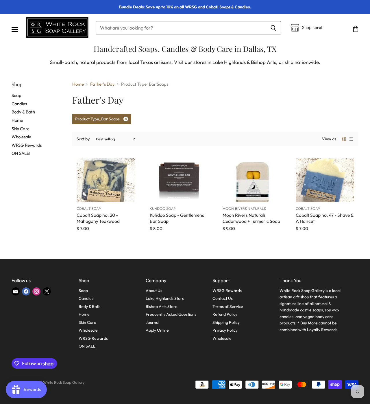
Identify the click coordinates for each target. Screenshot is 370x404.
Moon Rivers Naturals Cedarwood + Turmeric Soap (251, 218)
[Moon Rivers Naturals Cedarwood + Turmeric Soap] (252, 180)
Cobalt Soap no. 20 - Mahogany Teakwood (98, 218)
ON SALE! (21, 153)
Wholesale (21, 136)
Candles (19, 103)
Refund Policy (224, 314)
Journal (152, 322)
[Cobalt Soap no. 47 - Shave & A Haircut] (325, 180)
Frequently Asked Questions (171, 314)
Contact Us (222, 298)
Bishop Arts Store (161, 306)
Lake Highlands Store (165, 298)
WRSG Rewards (27, 145)
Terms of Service (227, 306)
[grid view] (344, 139)
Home (17, 120)
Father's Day (102, 84)
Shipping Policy (226, 322)
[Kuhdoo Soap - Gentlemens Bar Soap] (179, 180)
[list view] (351, 139)
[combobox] (181, 27)
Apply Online (157, 330)
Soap (16, 95)
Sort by (83, 139)
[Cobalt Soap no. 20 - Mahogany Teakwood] (106, 180)
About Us (154, 290)
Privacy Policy (225, 330)
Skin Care (20, 128)
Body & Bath (23, 112)
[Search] (273, 27)
